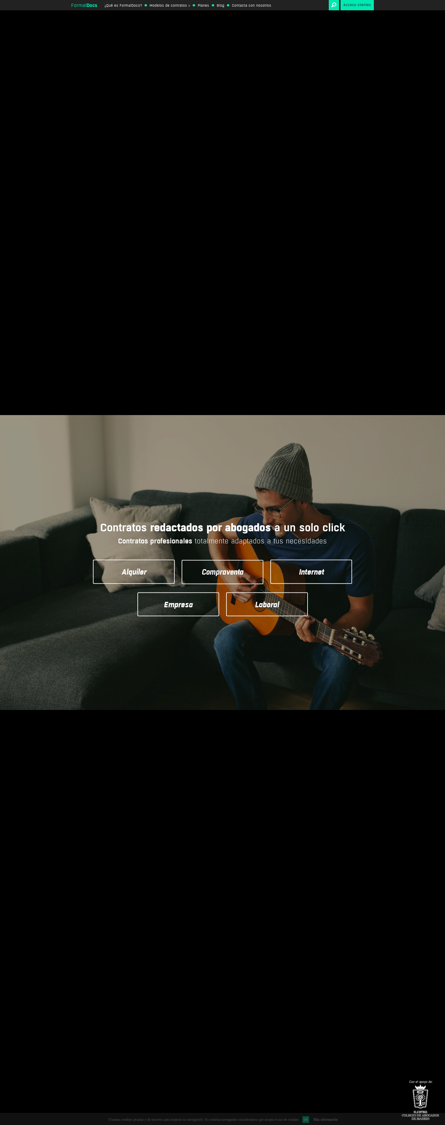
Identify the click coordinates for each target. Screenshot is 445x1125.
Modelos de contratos (168, 5)
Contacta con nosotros (251, 5)
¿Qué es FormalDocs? (123, 5)
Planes (203, 5)
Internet (311, 571)
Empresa (178, 604)
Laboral (267, 604)
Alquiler (133, 571)
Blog (220, 5)
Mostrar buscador (334, 5)
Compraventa (222, 571)
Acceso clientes (357, 5)
